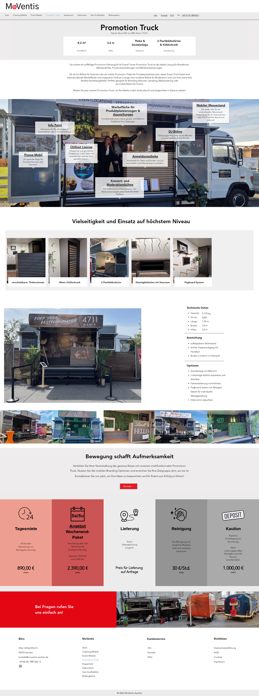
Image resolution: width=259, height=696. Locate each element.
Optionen (140, 50)
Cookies (218, 657)
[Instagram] (20, 666)
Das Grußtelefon (90, 672)
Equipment (87, 663)
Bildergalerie (88, 676)
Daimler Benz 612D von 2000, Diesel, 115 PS (129, 33)
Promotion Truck (90, 659)
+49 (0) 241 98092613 (190, 15)
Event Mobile (89, 655)
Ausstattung (169, 50)
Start (84, 647)
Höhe (110, 50)
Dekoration (88, 668)
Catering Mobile (90, 651)
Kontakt (151, 652)
